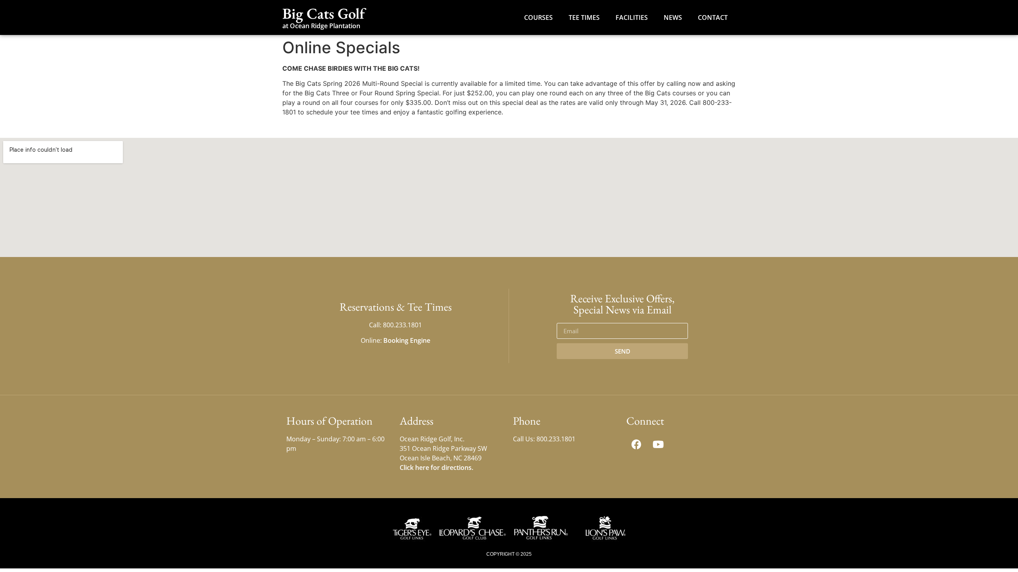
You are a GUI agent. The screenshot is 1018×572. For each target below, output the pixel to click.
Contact (713, 17)
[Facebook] (636, 444)
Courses (538, 17)
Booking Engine (406, 340)
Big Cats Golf (323, 13)
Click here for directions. (436, 467)
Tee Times (584, 17)
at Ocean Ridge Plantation (321, 25)
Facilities (632, 17)
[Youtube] (658, 444)
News (673, 17)
